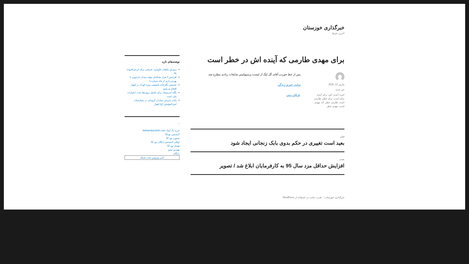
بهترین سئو (174, 149)
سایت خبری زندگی (289, 84)
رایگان (176, 153)
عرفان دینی (293, 94)
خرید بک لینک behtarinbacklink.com (161, 130)
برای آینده (322, 94)
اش (330, 94)
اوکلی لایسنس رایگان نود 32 (165, 142)
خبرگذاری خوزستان (323, 27)
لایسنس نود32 (172, 134)
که (323, 102)
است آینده (339, 94)
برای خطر (327, 98)
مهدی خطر (332, 106)
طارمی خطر (331, 102)
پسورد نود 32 (173, 138)
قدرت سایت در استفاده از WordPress (302, 197)
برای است (339, 98)
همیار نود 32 (173, 145)
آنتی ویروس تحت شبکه (152, 157)
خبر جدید (339, 89)
